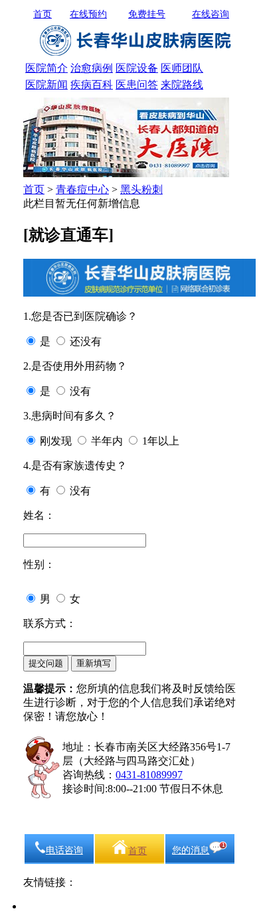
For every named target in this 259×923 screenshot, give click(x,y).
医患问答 (137, 84)
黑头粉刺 (141, 189)
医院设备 (137, 68)
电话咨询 (64, 850)
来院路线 (182, 84)
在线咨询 (210, 14)
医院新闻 (46, 84)
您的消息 (190, 850)
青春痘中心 (82, 189)
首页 (42, 14)
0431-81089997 (149, 774)
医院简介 (46, 68)
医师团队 (182, 68)
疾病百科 (91, 84)
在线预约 (88, 14)
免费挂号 (146, 14)
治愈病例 (91, 68)
